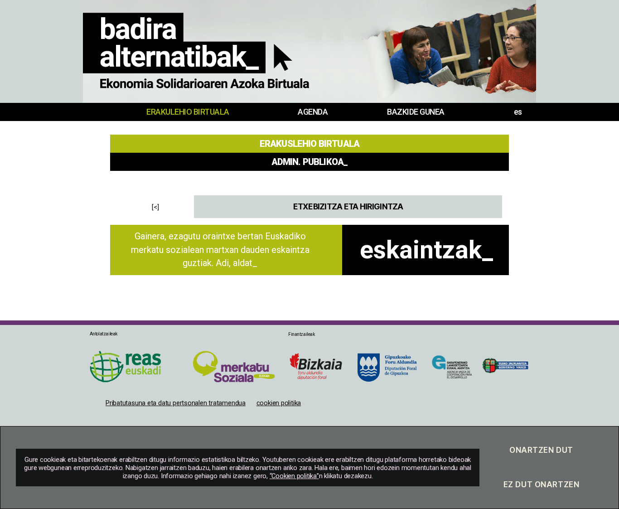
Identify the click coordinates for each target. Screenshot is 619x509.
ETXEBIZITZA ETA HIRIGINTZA (348, 206)
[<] (155, 207)
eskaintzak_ (426, 249)
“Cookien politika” (294, 476)
